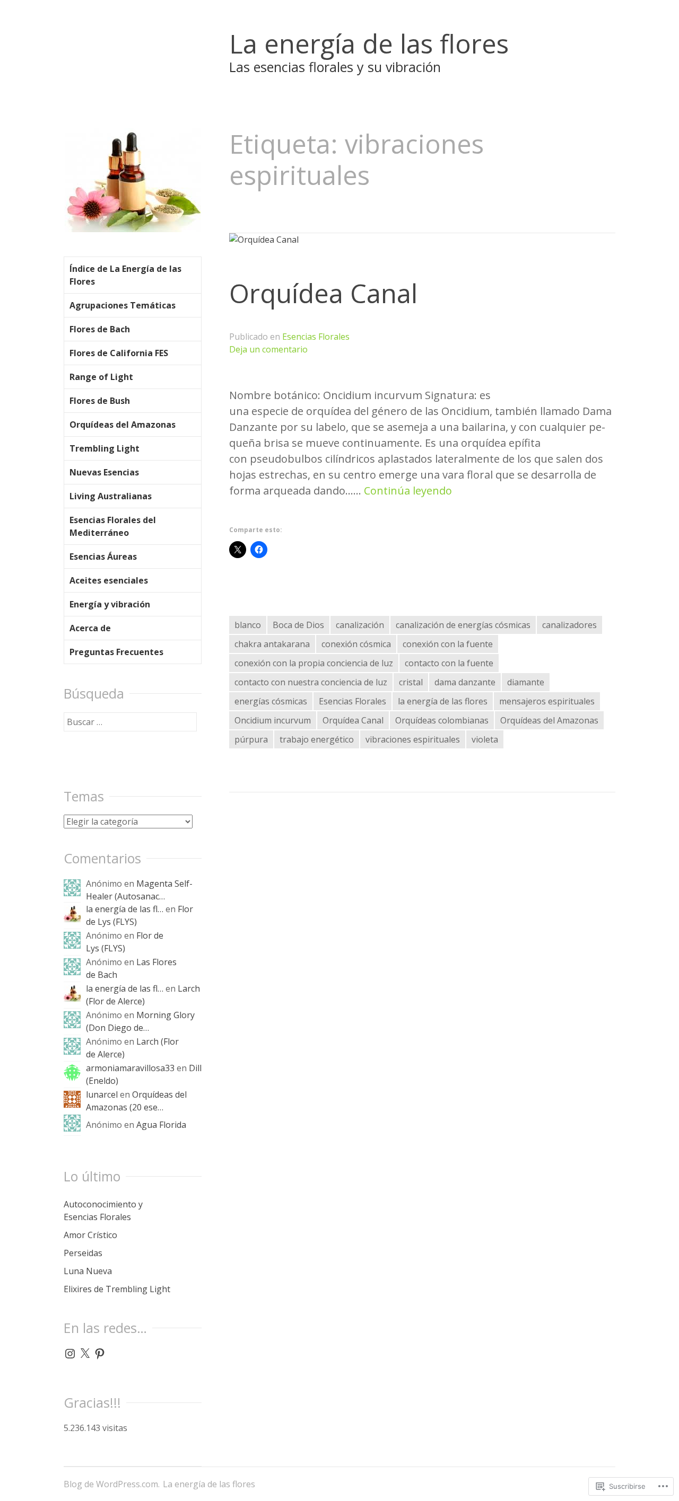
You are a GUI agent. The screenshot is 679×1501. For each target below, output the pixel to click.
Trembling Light (104, 448)
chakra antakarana (272, 644)
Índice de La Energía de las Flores (125, 275)
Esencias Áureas (103, 556)
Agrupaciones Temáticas (122, 305)
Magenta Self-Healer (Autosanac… (139, 890)
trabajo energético (317, 739)
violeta (485, 739)
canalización (360, 625)
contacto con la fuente (449, 663)
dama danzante (464, 682)
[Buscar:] (130, 722)
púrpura (251, 739)
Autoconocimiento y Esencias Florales (103, 1210)
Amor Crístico (90, 1235)
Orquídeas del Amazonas (549, 720)
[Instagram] (70, 1353)
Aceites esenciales (108, 580)
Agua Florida (161, 1125)
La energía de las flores (369, 43)
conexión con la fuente (448, 644)
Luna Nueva (88, 1271)
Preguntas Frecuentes (116, 652)
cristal (411, 682)
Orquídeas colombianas (442, 720)
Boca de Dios (298, 625)
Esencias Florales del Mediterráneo (112, 526)
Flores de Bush (99, 401)
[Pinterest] (99, 1353)
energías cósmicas (270, 701)
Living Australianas (110, 496)
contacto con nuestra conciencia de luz (310, 682)
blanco (247, 625)
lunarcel (102, 1094)
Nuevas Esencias (104, 472)
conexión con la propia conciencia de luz (313, 663)
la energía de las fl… (124, 909)
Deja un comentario (268, 349)
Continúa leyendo (408, 490)
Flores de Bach (99, 329)
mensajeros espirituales (547, 701)
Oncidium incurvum (272, 720)
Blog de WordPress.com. (112, 1484)
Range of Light (101, 377)
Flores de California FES (118, 353)
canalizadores (569, 625)
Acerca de (90, 628)
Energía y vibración (109, 604)
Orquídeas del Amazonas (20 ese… (136, 1101)
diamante (525, 682)
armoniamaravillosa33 (130, 1068)
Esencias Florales (316, 336)
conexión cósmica (356, 644)
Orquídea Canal (323, 293)
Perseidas (83, 1253)
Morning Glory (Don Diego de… (140, 1021)
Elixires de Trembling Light (117, 1289)
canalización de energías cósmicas (463, 625)
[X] (85, 1353)
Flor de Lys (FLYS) (124, 942)
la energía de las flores (443, 701)
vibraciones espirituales (412, 739)
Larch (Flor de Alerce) (143, 995)
